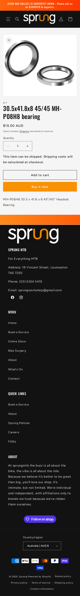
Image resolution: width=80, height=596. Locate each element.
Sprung (23, 576)
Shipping (24, 131)
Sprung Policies (19, 423)
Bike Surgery (17, 350)
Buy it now (40, 187)
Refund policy (63, 576)
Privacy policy (19, 582)
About (12, 360)
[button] (8, 19)
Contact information (42, 589)
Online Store (17, 341)
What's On (15, 369)
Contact (13, 378)
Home (12, 323)
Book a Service (18, 332)
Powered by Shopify (39, 576)
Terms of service (41, 582)
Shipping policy (64, 582)
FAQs (12, 441)
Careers (13, 432)
